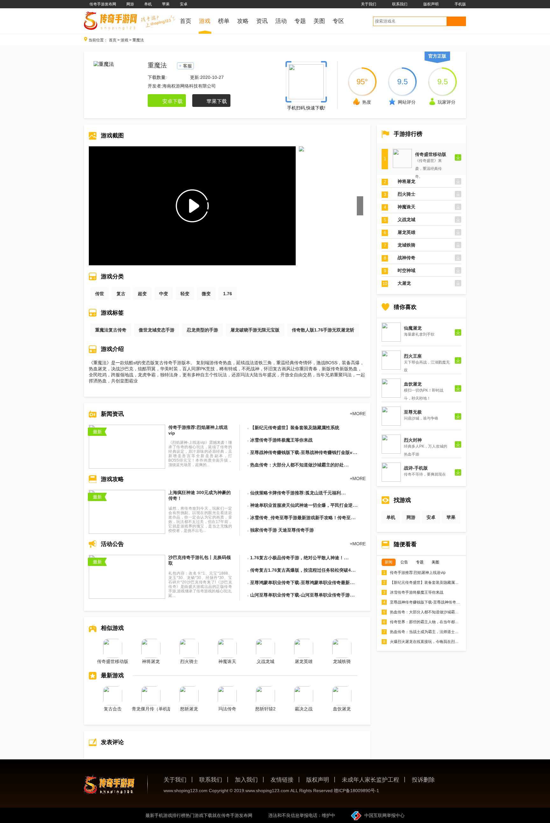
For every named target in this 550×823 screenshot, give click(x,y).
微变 (206, 293)
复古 (120, 293)
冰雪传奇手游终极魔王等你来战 (281, 440)
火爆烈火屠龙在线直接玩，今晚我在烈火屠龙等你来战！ (434, 641)
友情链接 (282, 780)
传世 (99, 293)
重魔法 (138, 40)
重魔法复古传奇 (110, 329)
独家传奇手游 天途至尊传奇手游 (282, 530)
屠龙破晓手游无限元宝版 (254, 329)
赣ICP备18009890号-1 (356, 790)
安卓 (183, 4)
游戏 (124, 40)
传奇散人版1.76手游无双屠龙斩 (323, 329)
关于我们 (368, 4)
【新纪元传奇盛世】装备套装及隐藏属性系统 (294, 427)
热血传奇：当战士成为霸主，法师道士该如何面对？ (430, 632)
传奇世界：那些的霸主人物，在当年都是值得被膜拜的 (432, 622)
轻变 (184, 293)
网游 (130, 4)
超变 (142, 293)
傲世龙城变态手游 (156, 329)
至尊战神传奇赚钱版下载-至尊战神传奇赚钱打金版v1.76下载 (310, 452)
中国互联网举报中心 (384, 815)
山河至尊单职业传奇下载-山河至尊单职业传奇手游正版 (304, 594)
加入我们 (246, 780)
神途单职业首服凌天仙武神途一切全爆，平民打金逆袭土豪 (308, 505)
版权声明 (431, 4)
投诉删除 (423, 780)
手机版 (460, 4)
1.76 (227, 293)
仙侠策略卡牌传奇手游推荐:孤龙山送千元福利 (295, 492)
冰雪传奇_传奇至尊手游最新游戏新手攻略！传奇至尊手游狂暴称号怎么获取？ (327, 517)
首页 (112, 40)
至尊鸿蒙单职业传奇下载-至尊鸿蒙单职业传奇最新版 (302, 582)
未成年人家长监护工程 (370, 780)
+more (358, 413)
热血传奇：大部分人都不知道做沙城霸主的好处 (297, 464)
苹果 (166, 4)
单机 (148, 4)
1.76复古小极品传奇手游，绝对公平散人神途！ (297, 557)
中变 (163, 293)
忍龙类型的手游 (202, 329)
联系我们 (399, 4)
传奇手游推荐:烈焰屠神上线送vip (414, 572)
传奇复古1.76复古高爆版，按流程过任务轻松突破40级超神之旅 (313, 570)
